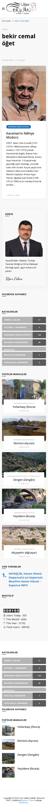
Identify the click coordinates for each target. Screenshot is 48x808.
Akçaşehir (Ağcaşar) (24, 552)
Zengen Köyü (35, 476)
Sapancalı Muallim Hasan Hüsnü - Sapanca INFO (26, 581)
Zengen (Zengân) (24, 480)
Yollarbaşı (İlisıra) (24, 407)
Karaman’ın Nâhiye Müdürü (20, 135)
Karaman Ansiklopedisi (18, 127)
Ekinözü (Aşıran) (24, 443)
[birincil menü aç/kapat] (3, 9)
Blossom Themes (28, 800)
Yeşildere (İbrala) (24, 516)
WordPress (23, 802)
